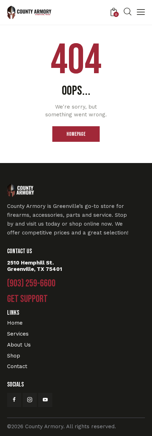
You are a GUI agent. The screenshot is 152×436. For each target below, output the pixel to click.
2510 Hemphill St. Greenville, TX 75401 (34, 266)
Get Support (27, 299)
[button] (141, 13)
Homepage (76, 134)
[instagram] (30, 400)
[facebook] (14, 400)
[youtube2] (45, 400)
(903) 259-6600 (31, 283)
